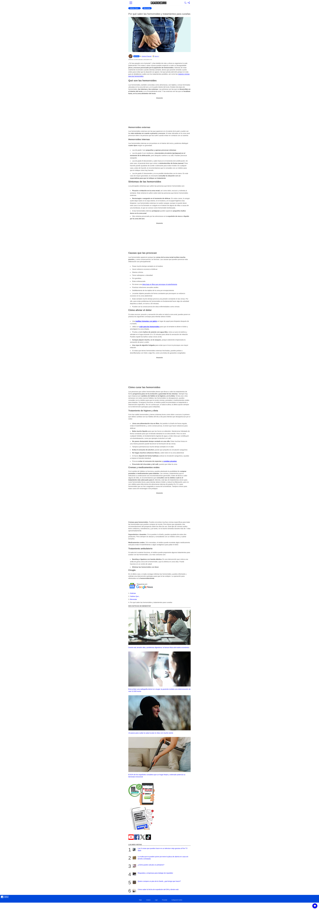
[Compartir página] (188, 3)
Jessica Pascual (146, 56)
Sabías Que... (134, 8)
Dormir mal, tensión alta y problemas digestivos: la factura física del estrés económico (158, 647)
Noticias (133, 593)
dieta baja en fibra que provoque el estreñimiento (159, 284)
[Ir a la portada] (158, 3)
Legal (156, 900)
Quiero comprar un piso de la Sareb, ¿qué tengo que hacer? (159, 881)
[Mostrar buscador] (185, 3)
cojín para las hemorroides (149, 326)
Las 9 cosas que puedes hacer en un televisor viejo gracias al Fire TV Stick (162, 849)
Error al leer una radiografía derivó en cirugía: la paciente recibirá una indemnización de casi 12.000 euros (159, 690)
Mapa (140, 900)
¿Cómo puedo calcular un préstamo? (151, 865)
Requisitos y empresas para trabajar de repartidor (155, 873)
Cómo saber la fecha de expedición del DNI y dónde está (158, 889)
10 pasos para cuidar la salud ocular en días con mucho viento (150, 733)
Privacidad (164, 900)
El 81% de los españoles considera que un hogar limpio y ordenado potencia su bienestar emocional (156, 776)
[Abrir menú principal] (130, 3)
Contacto (148, 900)
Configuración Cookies (176, 900)
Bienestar (147, 8)
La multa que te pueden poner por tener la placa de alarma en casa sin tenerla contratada (163, 858)
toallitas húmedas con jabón (146, 321)
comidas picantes (170, 461)
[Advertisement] (159, 111)
